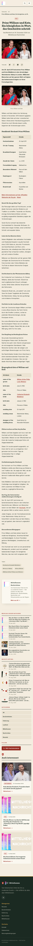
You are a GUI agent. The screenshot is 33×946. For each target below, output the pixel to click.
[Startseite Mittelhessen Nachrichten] (4, 3)
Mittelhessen (7, 729)
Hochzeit (22, 508)
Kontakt (4, 927)
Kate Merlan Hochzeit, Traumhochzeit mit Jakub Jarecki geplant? (16, 787)
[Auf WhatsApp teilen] (17, 64)
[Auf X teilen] (9, 64)
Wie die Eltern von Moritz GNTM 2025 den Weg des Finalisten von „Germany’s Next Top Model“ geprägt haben (16, 822)
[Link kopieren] (21, 64)
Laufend (5, 725)
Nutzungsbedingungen (9, 933)
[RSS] (3, 897)
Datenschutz (5, 930)
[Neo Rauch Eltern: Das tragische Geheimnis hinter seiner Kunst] (16, 842)
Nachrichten (6, 733)
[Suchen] (25, 3)
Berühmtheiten (7, 716)
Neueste (5, 737)
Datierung (6, 720)
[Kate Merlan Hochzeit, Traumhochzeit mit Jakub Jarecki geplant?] (16, 771)
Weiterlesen (7, 791)
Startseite (4, 11)
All (8, 11)
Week (19, 197)
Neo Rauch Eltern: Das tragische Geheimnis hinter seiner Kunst (14, 857)
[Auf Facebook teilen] (13, 64)
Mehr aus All (14, 600)
